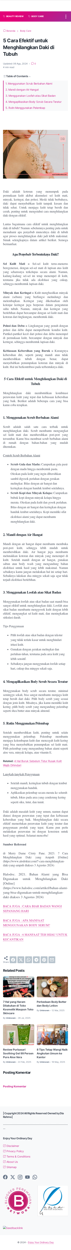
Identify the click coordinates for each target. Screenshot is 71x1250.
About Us (12, 1161)
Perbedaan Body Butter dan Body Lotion (51, 1003)
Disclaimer (12, 1145)
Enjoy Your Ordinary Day (41, 1242)
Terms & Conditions (18, 1156)
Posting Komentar (14, 1086)
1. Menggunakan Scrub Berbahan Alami (28, 83)
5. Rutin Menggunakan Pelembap (25, 107)
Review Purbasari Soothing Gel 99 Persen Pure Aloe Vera (18, 1053)
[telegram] (36, 959)
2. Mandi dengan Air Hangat (22, 89)
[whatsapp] (28, 959)
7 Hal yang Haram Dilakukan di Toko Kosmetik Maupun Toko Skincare (18, 1007)
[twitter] (20, 959)
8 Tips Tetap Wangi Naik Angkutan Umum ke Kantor (52, 1053)
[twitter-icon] (12, 1177)
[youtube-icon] (27, 1177)
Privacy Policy (15, 1151)
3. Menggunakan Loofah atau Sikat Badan (30, 95)
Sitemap (11, 1167)
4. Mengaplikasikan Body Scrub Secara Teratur (33, 101)
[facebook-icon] (5, 1177)
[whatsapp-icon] (35, 1177)
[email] (51, 959)
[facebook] (13, 959)
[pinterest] (44, 959)
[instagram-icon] (20, 1177)
